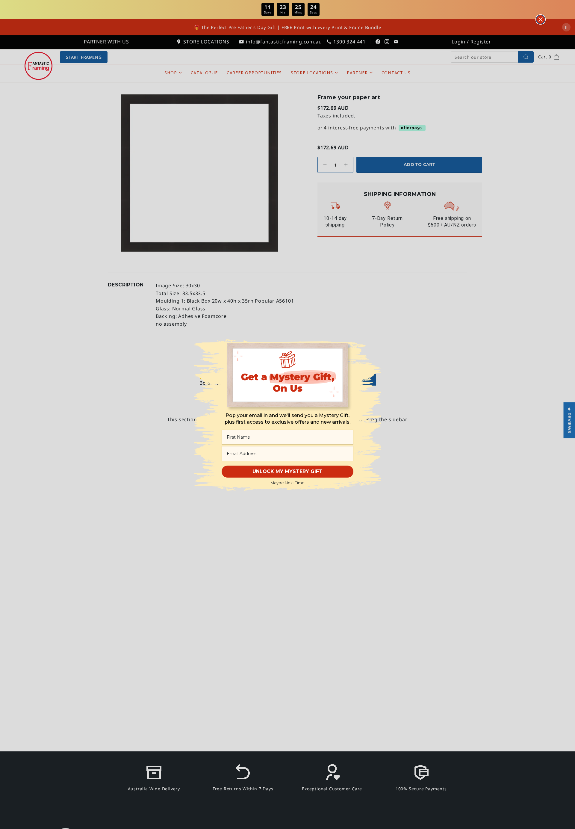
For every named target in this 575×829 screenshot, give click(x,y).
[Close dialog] (540, 19)
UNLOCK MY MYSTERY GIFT (287, 471)
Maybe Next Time (287, 482)
